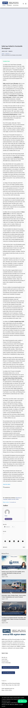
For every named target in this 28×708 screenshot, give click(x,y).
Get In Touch (4, 659)
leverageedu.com (13, 502)
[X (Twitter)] (9, 541)
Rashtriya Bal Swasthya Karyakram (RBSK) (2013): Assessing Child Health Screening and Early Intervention (13, 573)
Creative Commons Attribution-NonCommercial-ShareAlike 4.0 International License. (13, 699)
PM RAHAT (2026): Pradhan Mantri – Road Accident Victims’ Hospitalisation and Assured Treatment (14, 596)
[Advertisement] (14, 28)
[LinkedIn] (14, 541)
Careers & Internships (6, 662)
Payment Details (5, 661)
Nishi (6, 515)
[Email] (23, 541)
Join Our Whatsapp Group (8, 672)
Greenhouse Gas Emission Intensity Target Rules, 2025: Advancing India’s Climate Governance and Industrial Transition (14, 619)
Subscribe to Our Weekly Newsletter (10, 667)
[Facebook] (5, 541)
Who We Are (4, 657)
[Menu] (25, 3)
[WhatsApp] (18, 541)
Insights (10, 51)
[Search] (23, 3)
